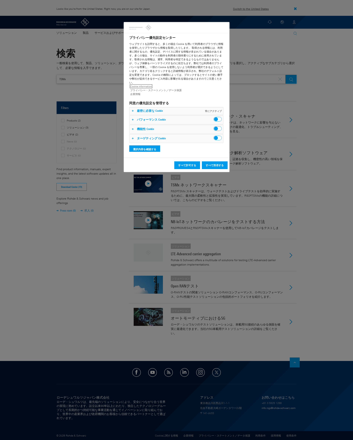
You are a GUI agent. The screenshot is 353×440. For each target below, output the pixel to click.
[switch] (217, 119)
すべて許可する (187, 165)
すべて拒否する (215, 165)
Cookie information (141, 86)
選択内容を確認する (144, 149)
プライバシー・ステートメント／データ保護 (156, 90)
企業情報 (135, 94)
